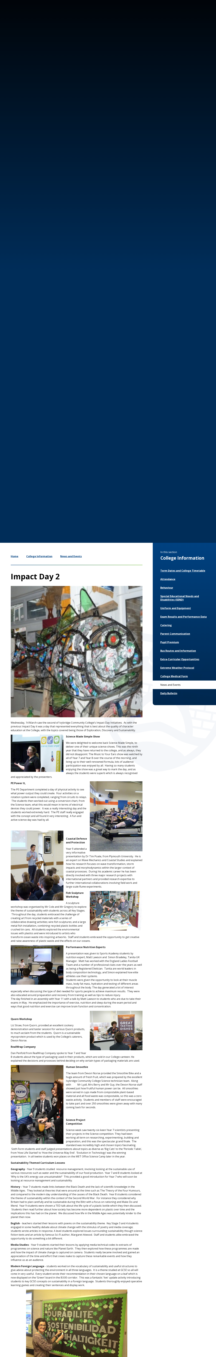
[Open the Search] (201, 14)
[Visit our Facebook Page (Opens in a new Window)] (182, 14)
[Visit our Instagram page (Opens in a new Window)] (172, 14)
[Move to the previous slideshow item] (156, 483)
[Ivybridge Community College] (17, 20)
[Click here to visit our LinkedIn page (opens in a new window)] (191, 14)
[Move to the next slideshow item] (166, 483)
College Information (39, 556)
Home (14, 556)
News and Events (71, 556)
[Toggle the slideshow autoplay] (175, 483)
